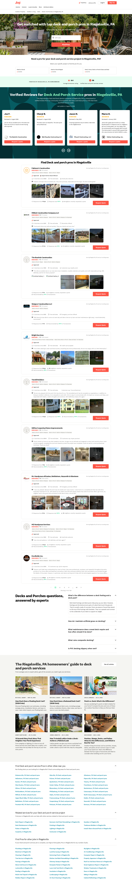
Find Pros (66, 45)
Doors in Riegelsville (90, 871)
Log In (102, 3)
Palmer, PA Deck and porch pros (60, 778)
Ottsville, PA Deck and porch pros (60, 775)
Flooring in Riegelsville (57, 849)
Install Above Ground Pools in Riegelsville (97, 828)
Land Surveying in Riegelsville (59, 852)
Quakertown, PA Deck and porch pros (62, 782)
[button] (38, 191)
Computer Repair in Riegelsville (94, 855)
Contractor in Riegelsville (58, 832)
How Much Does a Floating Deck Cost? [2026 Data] (30, 702)
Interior (18, 7)
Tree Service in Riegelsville (24, 858)
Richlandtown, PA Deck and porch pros (28, 791)
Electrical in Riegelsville (23, 852)
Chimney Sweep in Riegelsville (59, 862)
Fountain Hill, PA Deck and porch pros (27, 804)
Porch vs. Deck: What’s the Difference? (99, 701)
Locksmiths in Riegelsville (23, 868)
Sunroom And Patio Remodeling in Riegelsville (65, 822)
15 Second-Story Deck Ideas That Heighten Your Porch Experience (28, 739)
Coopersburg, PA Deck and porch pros (62, 801)
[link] (6, 137)
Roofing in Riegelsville (22, 871)
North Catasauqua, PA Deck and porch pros (98, 795)
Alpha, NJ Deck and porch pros (60, 795)
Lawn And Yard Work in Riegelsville (61, 868)
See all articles (109, 664)
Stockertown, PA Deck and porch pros (96, 788)
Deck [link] (38, 11)
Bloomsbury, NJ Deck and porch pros (62, 788)
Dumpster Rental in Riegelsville (60, 865)
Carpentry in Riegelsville (23, 832)
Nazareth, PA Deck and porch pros (95, 801)
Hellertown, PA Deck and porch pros (27, 778)
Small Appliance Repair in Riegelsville (96, 865)
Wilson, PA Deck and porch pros (25, 788)
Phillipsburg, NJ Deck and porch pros (62, 791)
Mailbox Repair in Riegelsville (24, 878)
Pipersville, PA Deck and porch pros (95, 778)
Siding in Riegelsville (90, 875)
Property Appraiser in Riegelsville (95, 858)
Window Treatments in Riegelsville (95, 868)
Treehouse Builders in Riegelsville (95, 825)
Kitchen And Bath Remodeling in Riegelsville (64, 858)
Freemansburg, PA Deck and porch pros (62, 798)
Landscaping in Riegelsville (58, 875)
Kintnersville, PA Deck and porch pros (27, 775)
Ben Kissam (88, 735)
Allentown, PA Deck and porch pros (95, 775)
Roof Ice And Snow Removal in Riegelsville (98, 862)
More (40, 7)
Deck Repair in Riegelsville (24, 822)
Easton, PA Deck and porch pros (25, 782)
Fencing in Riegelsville (22, 862)
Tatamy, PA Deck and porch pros (94, 782)
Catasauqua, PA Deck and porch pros (96, 791)
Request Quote (101, 203)
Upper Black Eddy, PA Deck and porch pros (29, 798)
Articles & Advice (48, 7)
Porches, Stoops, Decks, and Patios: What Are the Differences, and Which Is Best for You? (99, 740)
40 (76, 587)
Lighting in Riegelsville (57, 828)
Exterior (24, 7)
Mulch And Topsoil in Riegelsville (26, 875)
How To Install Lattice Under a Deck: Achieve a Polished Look (64, 739)
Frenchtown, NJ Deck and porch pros (96, 785)
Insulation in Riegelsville (58, 871)
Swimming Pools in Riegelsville (60, 855)
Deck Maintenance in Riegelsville (26, 825)
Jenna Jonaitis (55, 735)
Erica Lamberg (89, 697)
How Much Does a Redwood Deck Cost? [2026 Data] (65, 702)
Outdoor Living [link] (31, 11)
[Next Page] (81, 587)
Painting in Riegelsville (57, 825)
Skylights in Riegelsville (91, 849)
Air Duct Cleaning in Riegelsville (60, 878)
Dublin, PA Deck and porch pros (94, 798)
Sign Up (112, 3)
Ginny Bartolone (21, 735)
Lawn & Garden (32, 7)
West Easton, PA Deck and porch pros (27, 785)
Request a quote (17, 142)
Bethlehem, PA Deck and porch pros (27, 801)
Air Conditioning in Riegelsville (94, 852)
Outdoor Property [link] (20, 11)
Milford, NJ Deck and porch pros (25, 795)
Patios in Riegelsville (22, 828)
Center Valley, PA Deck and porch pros (62, 785)
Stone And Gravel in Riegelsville (25, 865)
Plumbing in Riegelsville (23, 849)
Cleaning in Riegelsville (22, 855)
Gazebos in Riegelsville (91, 822)
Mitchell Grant (20, 697)
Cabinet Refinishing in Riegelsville (95, 878)
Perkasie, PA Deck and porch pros (60, 804)
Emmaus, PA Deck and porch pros (95, 804)
